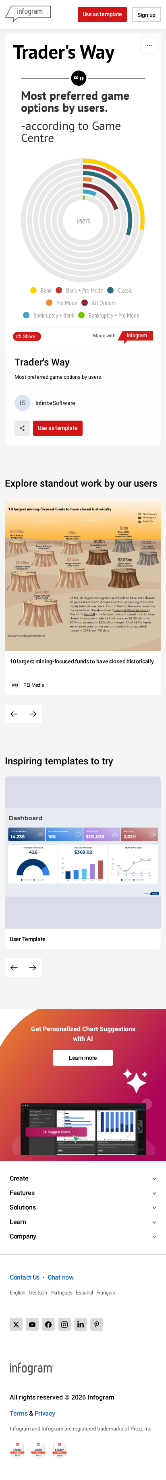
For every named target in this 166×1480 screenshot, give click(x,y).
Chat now (61, 1277)
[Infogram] (28, 14)
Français (105, 1293)
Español (84, 1293)
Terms (19, 1413)
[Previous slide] (14, 714)
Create (19, 1178)
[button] (43, 290)
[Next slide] (32, 714)
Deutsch (38, 1293)
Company (23, 1236)
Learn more (83, 1058)
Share (29, 336)
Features (22, 1193)
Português (61, 1293)
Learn (18, 1222)
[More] (149, 45)
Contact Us (24, 1277)
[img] (84, 198)
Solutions (22, 1207)
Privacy (45, 1413)
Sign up (146, 15)
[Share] (22, 428)
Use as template (102, 14)
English (17, 1293)
